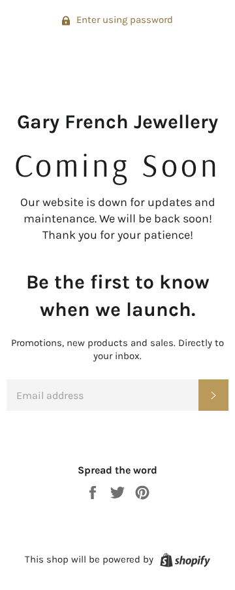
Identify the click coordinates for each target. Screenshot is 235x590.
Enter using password (123, 20)
